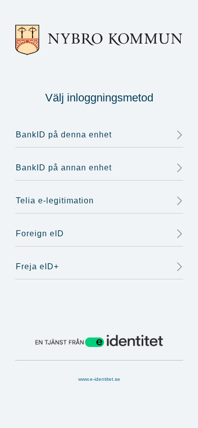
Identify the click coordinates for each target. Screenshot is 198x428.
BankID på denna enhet (64, 134)
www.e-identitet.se (99, 379)
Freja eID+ (37, 266)
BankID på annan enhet (64, 167)
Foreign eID (40, 233)
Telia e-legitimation (55, 200)
